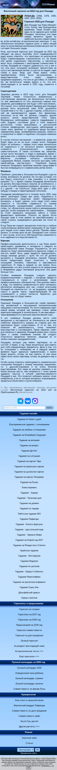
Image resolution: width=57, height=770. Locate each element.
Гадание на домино (29, 503)
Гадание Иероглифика (29, 577)
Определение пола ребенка (29, 673)
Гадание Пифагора (29, 519)
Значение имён (29, 738)
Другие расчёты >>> (29, 726)
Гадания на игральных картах (29, 466)
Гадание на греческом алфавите (29, 582)
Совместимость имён (29, 716)
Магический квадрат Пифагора (29, 705)
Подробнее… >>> (47, 765)
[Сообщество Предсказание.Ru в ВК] (28, 403)
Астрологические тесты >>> (29, 651)
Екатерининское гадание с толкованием (29, 424)
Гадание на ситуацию (29, 456)
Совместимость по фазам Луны (29, 689)
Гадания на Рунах (29, 482)
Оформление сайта (28, 753)
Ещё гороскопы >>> (29, 656)
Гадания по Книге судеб (29, 419)
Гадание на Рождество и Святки (29, 545)
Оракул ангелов (29, 598)
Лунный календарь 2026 (29, 668)
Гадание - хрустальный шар (29, 529)
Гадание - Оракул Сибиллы (29, 571)
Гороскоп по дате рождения (29, 635)
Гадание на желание (29, 440)
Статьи (29, 743)
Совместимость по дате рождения (29, 711)
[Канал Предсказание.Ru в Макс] (35, 403)
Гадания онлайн (28, 413)
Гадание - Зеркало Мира (29, 535)
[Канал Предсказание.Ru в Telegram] (20, 403)
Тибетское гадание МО (29, 514)
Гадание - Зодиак (29, 493)
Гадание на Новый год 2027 (29, 540)
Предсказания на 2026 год (29, 625)
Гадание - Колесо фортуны (29, 524)
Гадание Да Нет (29, 451)
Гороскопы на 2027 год (29, 614)
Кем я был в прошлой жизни (29, 700)
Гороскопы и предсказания (28, 603)
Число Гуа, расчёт (29, 721)
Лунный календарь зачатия (29, 683)
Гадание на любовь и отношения (29, 430)
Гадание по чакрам (29, 508)
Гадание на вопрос (29, 445)
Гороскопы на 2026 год (29, 620)
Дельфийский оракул (29, 592)
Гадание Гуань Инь (29, 587)
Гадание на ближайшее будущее (29, 435)
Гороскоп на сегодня (29, 609)
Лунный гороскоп (29, 641)
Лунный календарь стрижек (29, 678)
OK (28, 768)
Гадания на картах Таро (29, 461)
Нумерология (28, 694)
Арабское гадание (29, 550)
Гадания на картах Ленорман (29, 477)
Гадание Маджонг (29, 561)
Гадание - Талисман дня (29, 498)
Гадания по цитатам (29, 566)
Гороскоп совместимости (29, 630)
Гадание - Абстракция (29, 556)
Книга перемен (29, 487)
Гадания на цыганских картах (29, 472)
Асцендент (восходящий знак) (29, 646)
